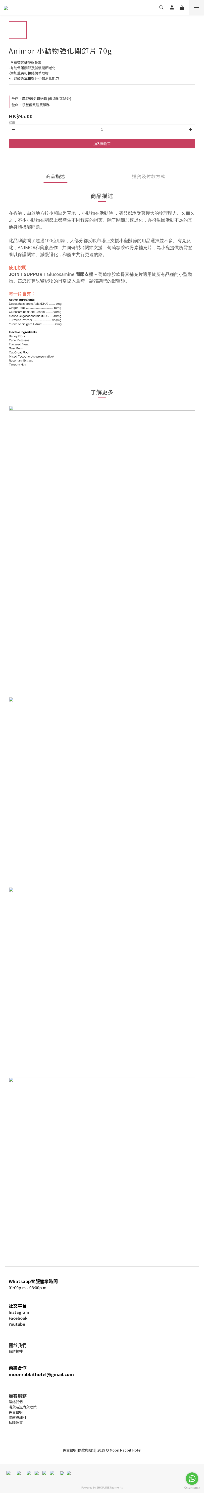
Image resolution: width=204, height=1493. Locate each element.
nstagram (19, 1312)
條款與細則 (86, 1450)
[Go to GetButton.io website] (192, 1488)
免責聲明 (70, 1450)
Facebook (18, 1318)
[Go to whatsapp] (192, 1478)
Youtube (17, 1324)
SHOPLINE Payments (110, 1487)
